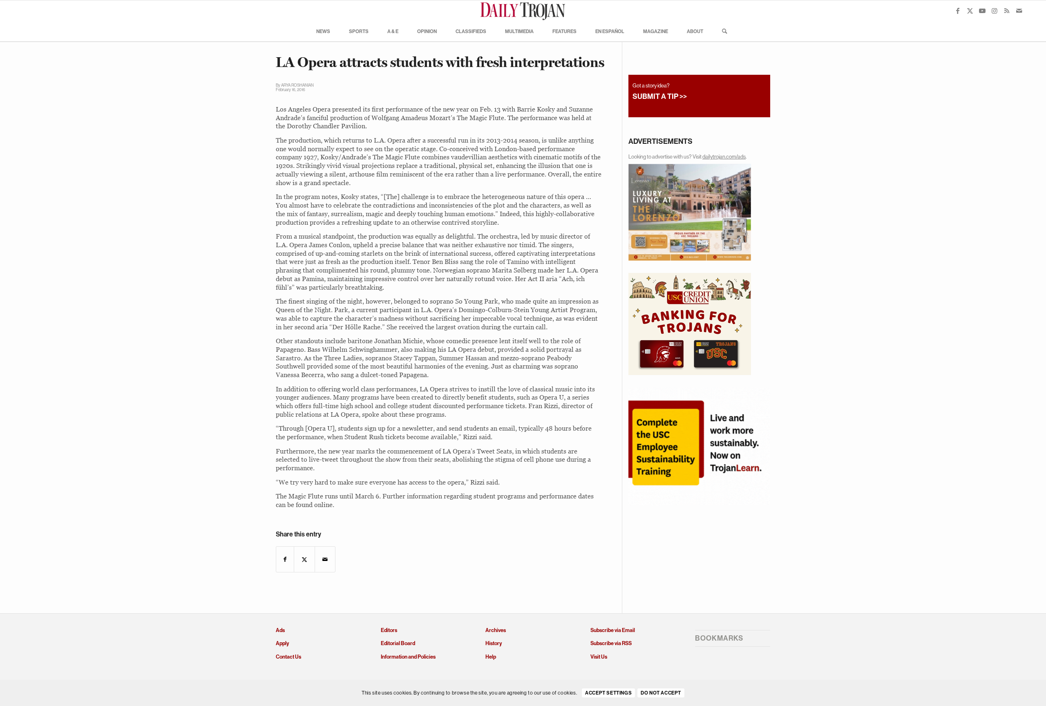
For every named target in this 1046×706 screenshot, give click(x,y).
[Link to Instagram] (994, 10)
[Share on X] (304, 559)
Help (490, 657)
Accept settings (608, 693)
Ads (280, 630)
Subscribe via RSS (611, 643)
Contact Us (288, 657)
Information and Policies (408, 657)
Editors (389, 630)
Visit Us (598, 657)
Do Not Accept (661, 693)
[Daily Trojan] (523, 10)
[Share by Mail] (325, 559)
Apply (282, 643)
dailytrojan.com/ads (724, 157)
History (493, 643)
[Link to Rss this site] (1007, 10)
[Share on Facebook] (285, 559)
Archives (495, 630)
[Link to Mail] (1019, 10)
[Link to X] (970, 10)
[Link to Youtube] (982, 10)
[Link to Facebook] (958, 10)
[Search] (722, 31)
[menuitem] (323, 31)
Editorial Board (398, 643)
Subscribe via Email (612, 630)
